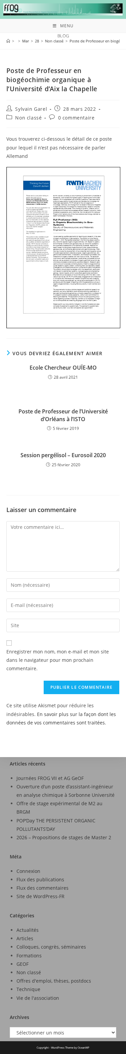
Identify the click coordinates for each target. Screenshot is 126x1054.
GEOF (22, 964)
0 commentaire (76, 117)
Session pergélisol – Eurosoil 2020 (63, 455)
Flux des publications (40, 879)
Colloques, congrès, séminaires (51, 947)
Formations (29, 955)
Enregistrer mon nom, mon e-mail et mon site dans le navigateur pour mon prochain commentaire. (57, 660)
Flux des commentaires (42, 888)
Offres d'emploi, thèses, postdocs (53, 981)
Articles (24, 938)
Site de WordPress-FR (40, 896)
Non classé (28, 117)
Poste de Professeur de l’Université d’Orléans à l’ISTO (63, 415)
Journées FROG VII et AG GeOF (50, 778)
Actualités (27, 930)
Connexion (28, 871)
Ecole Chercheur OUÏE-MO (63, 367)
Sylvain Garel (31, 109)
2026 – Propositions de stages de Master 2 (63, 837)
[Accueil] (8, 40)
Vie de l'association (37, 998)
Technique (28, 989)
